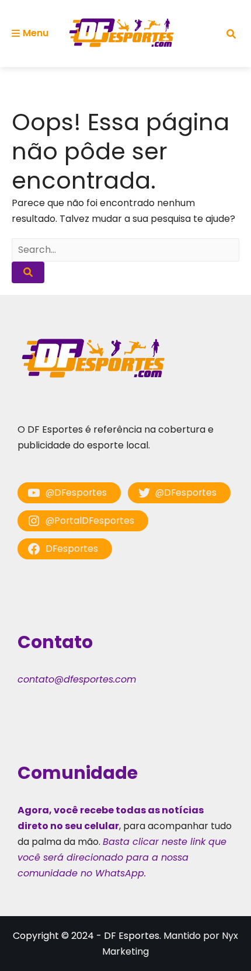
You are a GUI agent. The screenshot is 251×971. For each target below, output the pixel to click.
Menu (35, 33)
